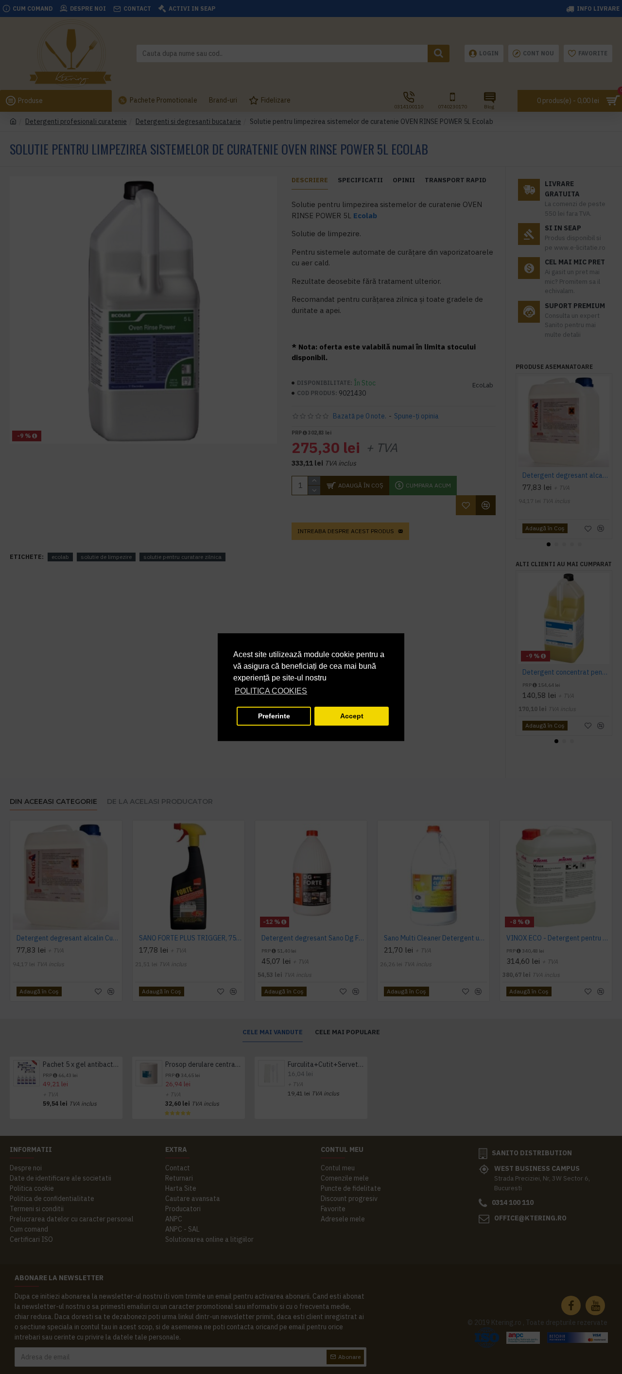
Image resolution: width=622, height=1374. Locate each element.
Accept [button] (351, 716)
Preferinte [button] (274, 716)
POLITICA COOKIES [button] (271, 691)
